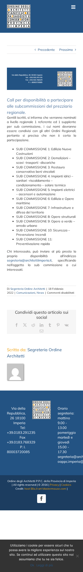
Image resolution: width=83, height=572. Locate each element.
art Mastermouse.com (52, 488)
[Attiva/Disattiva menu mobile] (73, 7)
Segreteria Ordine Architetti (27, 288)
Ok (32, 565)
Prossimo (66, 50)
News (40, 292)
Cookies (66, 484)
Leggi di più (44, 565)
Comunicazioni (25, 292)
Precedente (46, 50)
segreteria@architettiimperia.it (29, 260)
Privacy (54, 484)
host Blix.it (31, 488)
